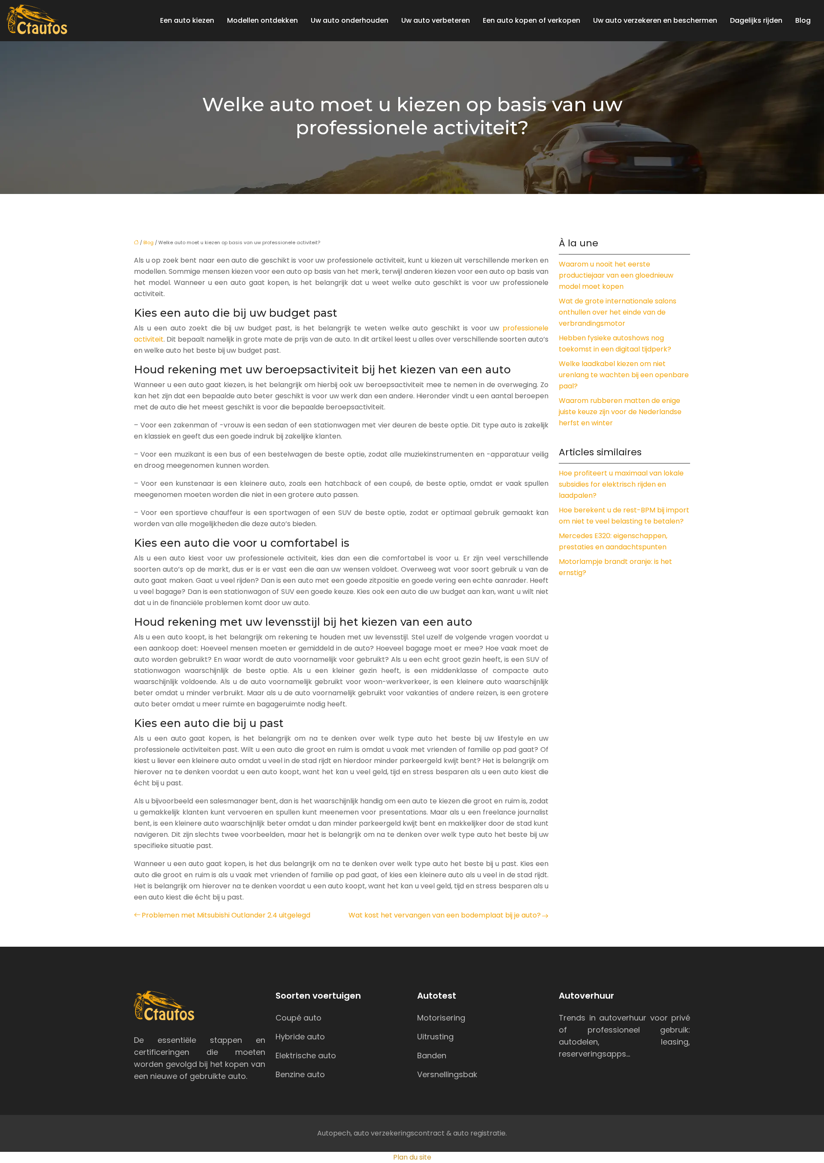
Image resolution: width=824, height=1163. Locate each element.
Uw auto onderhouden (349, 20)
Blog (803, 20)
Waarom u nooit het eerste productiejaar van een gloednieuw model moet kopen (616, 275)
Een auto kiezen (187, 20)
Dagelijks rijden (756, 20)
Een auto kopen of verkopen (531, 20)
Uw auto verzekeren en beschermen (655, 20)
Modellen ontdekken (262, 20)
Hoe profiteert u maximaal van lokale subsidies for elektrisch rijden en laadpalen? (621, 484)
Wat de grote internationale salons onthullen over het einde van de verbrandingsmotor (617, 312)
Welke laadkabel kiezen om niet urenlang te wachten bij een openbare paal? (624, 375)
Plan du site (412, 1157)
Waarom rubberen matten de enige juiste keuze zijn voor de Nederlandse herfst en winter (620, 412)
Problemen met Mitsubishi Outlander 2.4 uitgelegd (226, 915)
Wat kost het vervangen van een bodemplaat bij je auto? (444, 915)
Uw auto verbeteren (435, 20)
